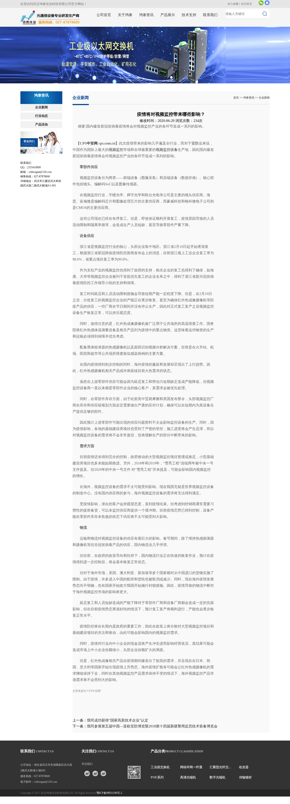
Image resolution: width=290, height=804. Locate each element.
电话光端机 (178, 68)
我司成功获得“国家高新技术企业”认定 (117, 720)
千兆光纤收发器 (212, 34)
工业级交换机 (160, 767)
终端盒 (206, 68)
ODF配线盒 (209, 72)
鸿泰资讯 (146, 15)
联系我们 (210, 15)
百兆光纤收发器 (212, 30)
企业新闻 (41, 107)
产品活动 (41, 124)
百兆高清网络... (180, 30)
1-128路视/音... (180, 59)
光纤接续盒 (209, 76)
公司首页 (104, 15)
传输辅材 (245, 777)
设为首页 (246, 3)
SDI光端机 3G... (149, 59)
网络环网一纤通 (191, 767)
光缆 (205, 59)
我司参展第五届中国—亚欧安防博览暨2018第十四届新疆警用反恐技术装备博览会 (152, 726)
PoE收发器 (114, 63)
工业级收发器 (116, 39)
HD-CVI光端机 (148, 76)
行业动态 (41, 116)
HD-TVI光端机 (148, 80)
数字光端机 (217, 777)
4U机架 (175, 63)
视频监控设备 (167, 150)
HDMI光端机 (147, 68)
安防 (195, 143)
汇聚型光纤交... (220, 767)
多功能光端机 (179, 72)
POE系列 (157, 777)
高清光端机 (188, 777)
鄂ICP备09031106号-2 (109, 792)
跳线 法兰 (208, 63)
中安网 (92, 143)
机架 (205, 39)
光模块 (175, 39)
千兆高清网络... (180, 34)
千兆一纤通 (146, 34)
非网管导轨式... (117, 30)
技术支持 (189, 15)
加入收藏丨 (234, 3)
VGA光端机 (146, 72)
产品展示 (167, 15)
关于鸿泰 (125, 15)
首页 (236, 97)
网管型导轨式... (117, 34)
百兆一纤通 (146, 30)
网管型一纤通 (148, 39)
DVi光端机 (145, 63)
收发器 (244, 767)
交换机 (111, 59)
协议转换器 (178, 76)
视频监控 (116, 150)
